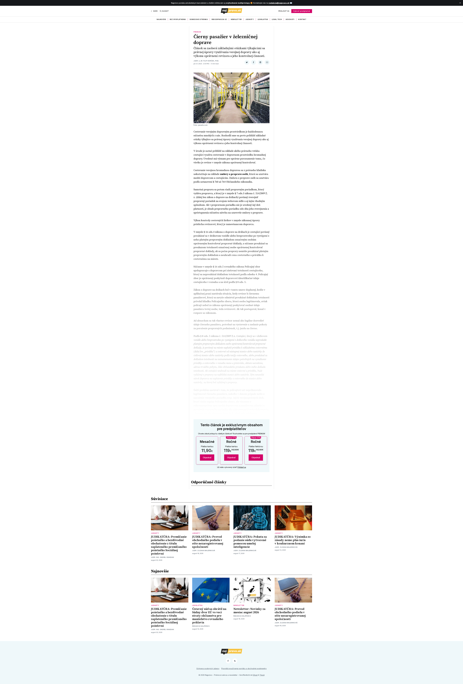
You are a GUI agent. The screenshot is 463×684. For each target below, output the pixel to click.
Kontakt (302, 19)
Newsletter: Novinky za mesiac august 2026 (249, 610)
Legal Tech (277, 19)
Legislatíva (263, 19)
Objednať (207, 457)
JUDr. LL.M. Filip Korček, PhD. (206, 61)
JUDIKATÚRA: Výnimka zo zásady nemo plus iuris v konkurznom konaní (293, 540)
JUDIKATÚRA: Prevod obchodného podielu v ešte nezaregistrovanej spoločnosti (207, 542)
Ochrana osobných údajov (207, 668)
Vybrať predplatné (301, 11)
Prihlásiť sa (283, 11)
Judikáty (249, 19)
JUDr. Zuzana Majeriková (203, 550)
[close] (460, 3)
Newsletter (236, 19)
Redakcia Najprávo (201, 626)
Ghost (255, 675)
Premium (197, 32)
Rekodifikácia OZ (219, 19)
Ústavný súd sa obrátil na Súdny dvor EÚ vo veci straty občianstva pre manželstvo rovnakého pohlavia (209, 615)
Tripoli (262, 675)
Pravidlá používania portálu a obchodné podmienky (244, 668)
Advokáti (290, 19)
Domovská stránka (199, 19)
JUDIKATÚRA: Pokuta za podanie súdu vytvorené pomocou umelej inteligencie (250, 542)
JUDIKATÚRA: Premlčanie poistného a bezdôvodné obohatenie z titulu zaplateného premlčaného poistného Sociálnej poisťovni (169, 545)
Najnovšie (161, 19)
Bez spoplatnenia (178, 19)
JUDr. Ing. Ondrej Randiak (162, 557)
